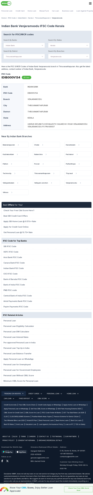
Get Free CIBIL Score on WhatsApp (43, 409)
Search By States (55, 40)
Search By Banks (10, 40)
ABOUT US (6, 436)
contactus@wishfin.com (69, 456)
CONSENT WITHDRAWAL (26, 440)
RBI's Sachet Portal (38, 461)
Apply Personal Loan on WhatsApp (16, 409)
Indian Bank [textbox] (10, 45)
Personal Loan (6, 11)
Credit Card (20, 11)
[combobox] (24, 45)
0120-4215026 (36, 454)
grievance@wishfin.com (40, 458)
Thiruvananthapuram (42, 18)
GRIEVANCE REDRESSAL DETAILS (50, 440)
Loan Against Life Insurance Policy (51, 424)
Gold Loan (19, 424)
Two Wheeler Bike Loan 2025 (14, 420)
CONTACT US (44, 436)
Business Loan (67, 11)
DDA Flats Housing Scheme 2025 (69, 409)
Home (3, 18)
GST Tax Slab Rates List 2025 (73, 413)
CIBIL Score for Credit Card (13, 413)
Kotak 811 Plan (32, 420)
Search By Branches (56, 51)
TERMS (23, 436)
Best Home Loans (62, 420)
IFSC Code (12, 18)
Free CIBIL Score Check (27, 405)
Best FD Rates (9, 424)
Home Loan (32, 11)
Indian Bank (22, 18)
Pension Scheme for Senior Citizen (66, 416)
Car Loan (55, 11)
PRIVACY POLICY (8, 440)
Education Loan (31, 424)
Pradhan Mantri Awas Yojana (42, 416)
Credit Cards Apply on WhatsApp (49, 405)
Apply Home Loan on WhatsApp (74, 405)
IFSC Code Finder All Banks (51, 413)
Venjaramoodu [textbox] (56, 56)
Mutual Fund (44, 11)
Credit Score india (10, 405)
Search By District (10, 51)
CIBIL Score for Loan (32, 413)
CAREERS (32, 436)
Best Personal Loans (46, 420)
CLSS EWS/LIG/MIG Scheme (20, 416)
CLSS (6, 416)
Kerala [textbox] (52, 45)
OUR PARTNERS (71, 436)
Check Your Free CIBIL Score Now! (78, 489)
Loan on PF (69, 424)
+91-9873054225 (66, 454)
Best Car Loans (76, 420)
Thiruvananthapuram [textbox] (14, 56)
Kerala (30, 18)
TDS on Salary (80, 424)
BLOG (15, 436)
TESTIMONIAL (57, 436)
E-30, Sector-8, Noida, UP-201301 (72, 451)
